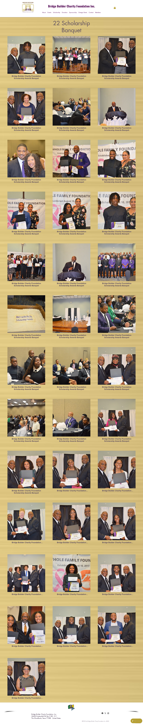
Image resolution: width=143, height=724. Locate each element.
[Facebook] (102, 713)
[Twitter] (105, 713)
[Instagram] (108, 713)
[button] (56, 12)
